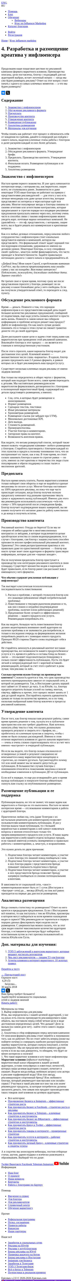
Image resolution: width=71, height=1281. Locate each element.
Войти (11, 32)
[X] (8, 93)
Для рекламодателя (18, 1202)
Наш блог (13, 1172)
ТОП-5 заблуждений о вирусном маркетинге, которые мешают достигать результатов (38, 953)
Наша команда (16, 1178)
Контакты (13, 1181)
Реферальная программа (21, 1219)
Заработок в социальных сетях (25, 1242)
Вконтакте (15, 1164)
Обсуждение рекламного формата (27, 110)
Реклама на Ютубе (18, 1245)
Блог (10, 14)
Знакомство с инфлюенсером (24, 107)
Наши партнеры (17, 1231)
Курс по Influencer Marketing (30, 23)
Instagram (48, 1164)
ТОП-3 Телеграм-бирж (21, 1266)
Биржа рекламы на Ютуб (22, 1251)
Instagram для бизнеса (20, 1260)
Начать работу (9, 1002)
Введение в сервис (18, 1196)
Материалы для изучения (22, 128)
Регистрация (15, 35)
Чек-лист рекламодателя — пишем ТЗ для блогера (36, 957)
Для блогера (15, 1199)
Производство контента (21, 116)
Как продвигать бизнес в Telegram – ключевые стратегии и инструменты (34, 1114)
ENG (4, 2)
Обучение (13, 17)
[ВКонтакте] (3, 93)
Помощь (12, 11)
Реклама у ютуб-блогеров (22, 1248)
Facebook (27, 1164)
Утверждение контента (21, 119)
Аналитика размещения (21, 125)
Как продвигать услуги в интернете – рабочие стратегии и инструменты (34, 1138)
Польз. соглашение (18, 1222)
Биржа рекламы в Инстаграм (24, 1257)
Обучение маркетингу (20, 1208)
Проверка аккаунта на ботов (24, 1254)
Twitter (5, 1164)
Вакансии (13, 1228)
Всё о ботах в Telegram (20, 1269)
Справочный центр (19, 1205)
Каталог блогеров (18, 26)
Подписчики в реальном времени (27, 1272)
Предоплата (14, 113)
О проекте (13, 1175)
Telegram (38, 1164)
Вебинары (20, 20)
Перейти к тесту (10, 969)
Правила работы (17, 1225)
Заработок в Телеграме (21, 1263)
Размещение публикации (22, 122)
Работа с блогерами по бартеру (25, 1184)
